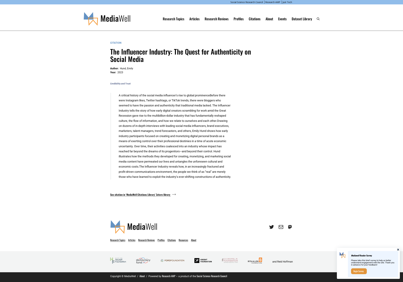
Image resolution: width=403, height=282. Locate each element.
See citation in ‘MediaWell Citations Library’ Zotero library (140, 194)
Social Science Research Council (246, 2)
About (142, 276)
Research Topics (173, 18)
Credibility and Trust (120, 83)
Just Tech (287, 2)
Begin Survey (358, 271)
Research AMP (272, 2)
